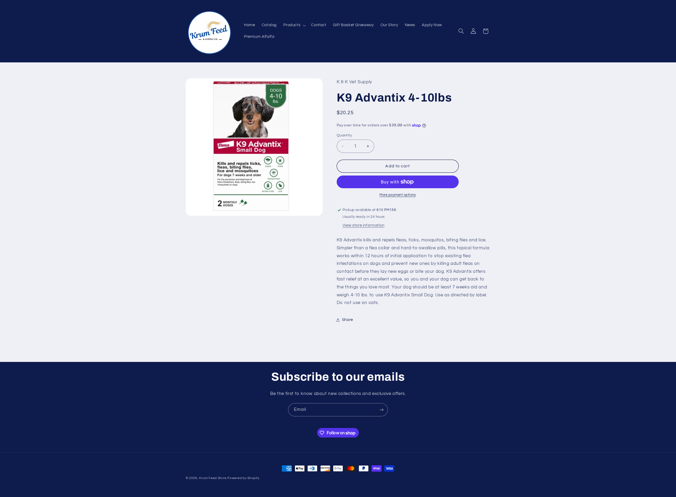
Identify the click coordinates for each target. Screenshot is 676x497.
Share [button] (347, 320)
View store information (363, 225)
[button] (294, 25)
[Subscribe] (381, 409)
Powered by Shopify (243, 478)
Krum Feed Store (212, 478)
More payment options (397, 195)
